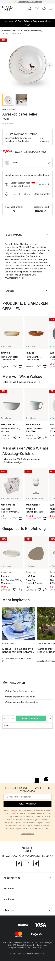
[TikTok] (36, 863)
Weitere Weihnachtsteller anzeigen (22, 702)
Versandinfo (44, 184)
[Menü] (50, 8)
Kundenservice (12, 877)
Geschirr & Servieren (11, 31)
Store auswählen (42, 194)
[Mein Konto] (29, 8)
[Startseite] (7, 8)
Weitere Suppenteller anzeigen (20, 696)
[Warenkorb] (43, 8)
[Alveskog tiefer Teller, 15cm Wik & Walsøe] (27, 64)
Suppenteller (35, 31)
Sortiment (9, 888)
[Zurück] (5, 65)
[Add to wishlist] (14, 366)
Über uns (8, 910)
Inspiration (9, 899)
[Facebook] (19, 863)
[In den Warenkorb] (20, 366)
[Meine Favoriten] (36, 8)
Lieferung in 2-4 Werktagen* (30, 2)
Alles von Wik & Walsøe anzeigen (20, 382)
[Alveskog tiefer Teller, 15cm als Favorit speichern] (50, 718)
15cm (6, 725)
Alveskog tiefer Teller (12, 33)
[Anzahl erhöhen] (13, 718)
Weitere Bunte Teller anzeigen (19, 691)
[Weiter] (50, 65)
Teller (25, 31)
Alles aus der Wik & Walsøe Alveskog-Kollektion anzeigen (22, 461)
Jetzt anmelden (45, 139)
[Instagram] (27, 863)
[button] (7, 124)
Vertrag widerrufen (27, 834)
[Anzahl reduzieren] (4, 718)
